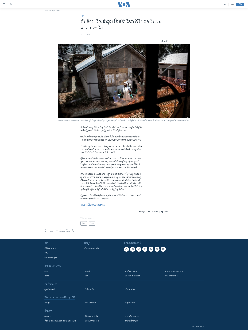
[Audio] (225, 4)
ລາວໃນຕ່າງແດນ (131, 271)
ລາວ (46, 271)
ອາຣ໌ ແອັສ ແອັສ (90, 302)
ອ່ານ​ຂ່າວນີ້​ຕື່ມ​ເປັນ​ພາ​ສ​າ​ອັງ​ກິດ (92, 205)
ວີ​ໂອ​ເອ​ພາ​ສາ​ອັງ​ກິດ (91, 316)
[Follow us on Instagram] (138, 249)
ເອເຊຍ (46, 276)
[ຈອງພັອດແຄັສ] (163, 249)
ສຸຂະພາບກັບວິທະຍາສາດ (174, 271)
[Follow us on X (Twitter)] (144, 249)
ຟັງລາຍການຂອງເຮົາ (91, 248)
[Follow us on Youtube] (132, 249)
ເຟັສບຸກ (47, 302)
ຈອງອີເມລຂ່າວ (130, 302)
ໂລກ (82, 16)
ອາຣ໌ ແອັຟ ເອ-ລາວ (132, 316)
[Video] (232, 4)
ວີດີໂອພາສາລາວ (50, 248)
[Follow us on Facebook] (126, 249)
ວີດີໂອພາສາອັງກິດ (50, 257)
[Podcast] (157, 249)
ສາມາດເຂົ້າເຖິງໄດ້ (131, 321)
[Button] (164, 41)
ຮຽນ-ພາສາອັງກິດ (171, 276)
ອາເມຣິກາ (88, 271)
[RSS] (151, 249)
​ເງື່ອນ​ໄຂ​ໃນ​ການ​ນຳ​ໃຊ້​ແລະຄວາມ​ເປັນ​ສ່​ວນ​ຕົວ (60, 321)
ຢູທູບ (46, 253)
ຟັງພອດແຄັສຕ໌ (130, 289)
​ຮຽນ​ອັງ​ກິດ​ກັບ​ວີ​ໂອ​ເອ (92, 321)
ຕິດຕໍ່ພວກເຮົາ (89, 289)
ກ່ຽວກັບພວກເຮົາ (50, 289)
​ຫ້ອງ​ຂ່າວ (47, 316)
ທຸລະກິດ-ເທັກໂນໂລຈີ (132, 276)
